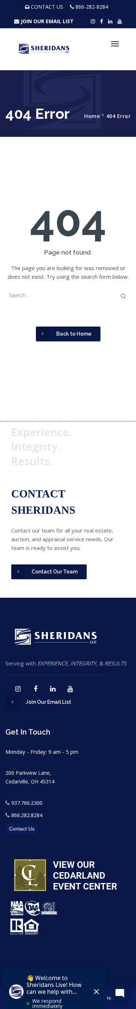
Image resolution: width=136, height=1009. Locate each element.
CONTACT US (47, 6)
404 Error (118, 116)
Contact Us (21, 829)
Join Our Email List (48, 702)
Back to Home (73, 334)
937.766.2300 (26, 802)
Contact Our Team (55, 572)
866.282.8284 (26, 815)
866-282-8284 (91, 6)
